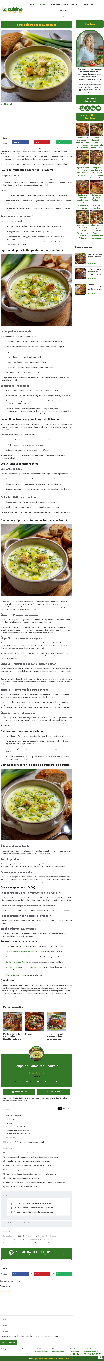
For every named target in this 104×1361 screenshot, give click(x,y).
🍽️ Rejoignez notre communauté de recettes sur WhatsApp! (52, 1358)
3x (68, 1108)
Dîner (66, 4)
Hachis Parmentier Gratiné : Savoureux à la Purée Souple (97, 142)
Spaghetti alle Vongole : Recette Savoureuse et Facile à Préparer (83, 231)
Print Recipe (21, 1091)
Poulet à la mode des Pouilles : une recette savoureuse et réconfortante (82, 201)
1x (60, 1108)
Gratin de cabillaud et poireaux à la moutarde (22, 951)
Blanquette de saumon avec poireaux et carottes (23, 967)
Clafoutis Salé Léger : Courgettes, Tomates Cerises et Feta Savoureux (96, 231)
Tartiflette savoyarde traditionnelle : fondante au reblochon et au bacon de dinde (96, 171)
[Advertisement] (36, 121)
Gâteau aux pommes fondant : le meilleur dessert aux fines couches (96, 201)
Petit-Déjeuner (54, 4)
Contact (63, 10)
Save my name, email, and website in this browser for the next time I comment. (31, 1336)
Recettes (41, 4)
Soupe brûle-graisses (13, 975)
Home (32, 4)
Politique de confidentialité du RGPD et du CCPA (91, 1351)
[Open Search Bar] (63, 16)
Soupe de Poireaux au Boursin (36, 25)
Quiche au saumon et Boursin (17, 962)
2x (64, 1108)
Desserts (75, 4)
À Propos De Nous (90, 4)
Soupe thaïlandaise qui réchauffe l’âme (20, 957)
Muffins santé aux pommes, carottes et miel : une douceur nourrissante (82, 142)
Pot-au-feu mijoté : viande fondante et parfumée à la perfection (82, 170)
